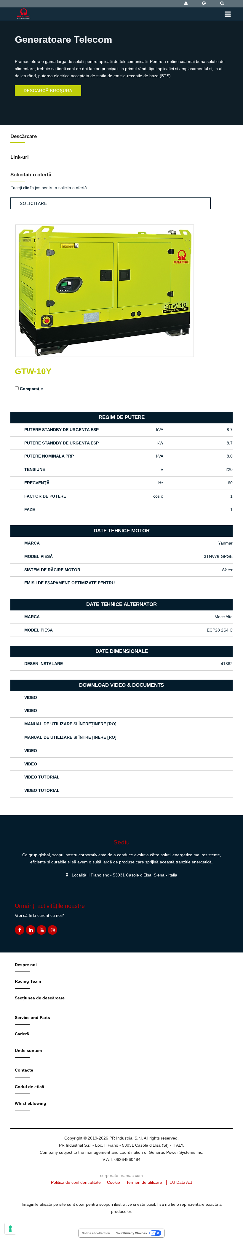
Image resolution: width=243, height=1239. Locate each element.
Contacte (24, 1070)
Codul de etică (29, 1086)
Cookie (113, 1182)
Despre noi (26, 964)
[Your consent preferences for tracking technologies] (10, 1228)
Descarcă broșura (48, 90)
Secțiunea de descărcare (40, 998)
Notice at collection (96, 1233)
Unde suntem (28, 1050)
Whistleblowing (30, 1103)
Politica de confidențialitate (76, 1182)
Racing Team (28, 981)
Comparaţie (31, 388)
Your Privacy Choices (131, 1233)
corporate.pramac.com (121, 1175)
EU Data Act (181, 1182)
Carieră (22, 1033)
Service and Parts (32, 1017)
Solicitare (33, 203)
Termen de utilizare (144, 1182)
